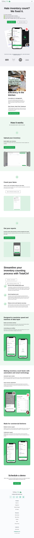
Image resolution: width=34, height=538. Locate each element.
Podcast (17, 519)
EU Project (17, 509)
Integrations (17, 505)
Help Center (17, 529)
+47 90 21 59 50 (17, 533)
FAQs (17, 521)
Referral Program (17, 507)
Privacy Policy (17, 523)
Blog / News (17, 517)
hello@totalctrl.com (17, 531)
